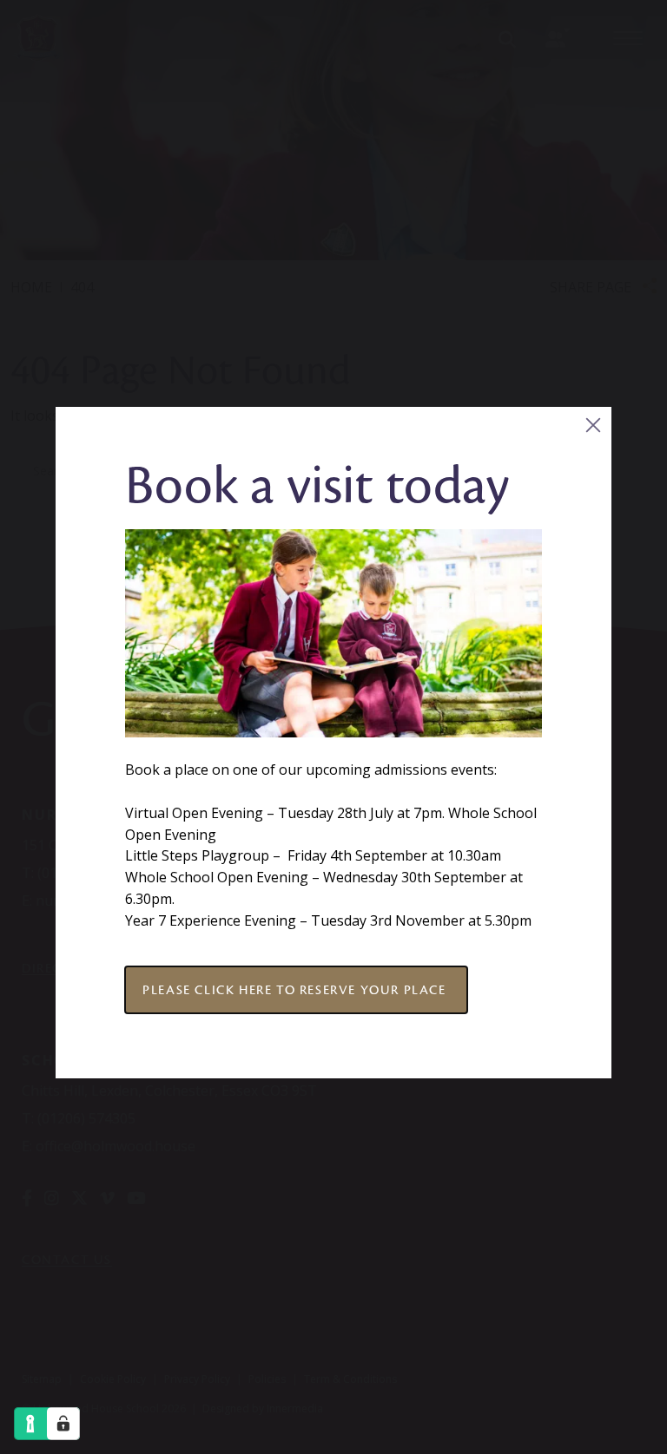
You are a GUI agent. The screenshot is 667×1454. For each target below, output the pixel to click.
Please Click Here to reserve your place (296, 990)
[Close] (592, 425)
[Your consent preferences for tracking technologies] (63, 1423)
